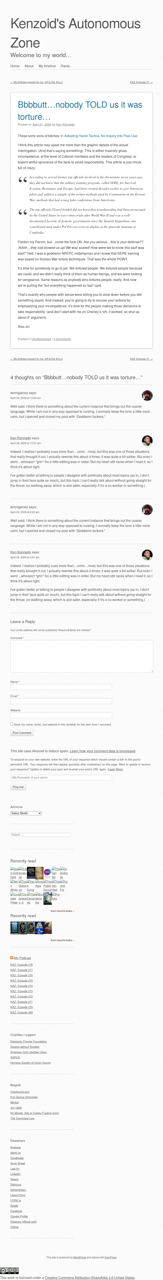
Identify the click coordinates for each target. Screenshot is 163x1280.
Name (15, 682)
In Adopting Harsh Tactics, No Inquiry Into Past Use (99, 135)
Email (14, 696)
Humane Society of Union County (30, 1063)
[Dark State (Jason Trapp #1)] (39, 934)
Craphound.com (20, 1092)
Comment (17, 638)
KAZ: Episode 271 (21, 1002)
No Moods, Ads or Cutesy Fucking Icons (34, 1113)
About (29, 65)
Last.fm (15, 1168)
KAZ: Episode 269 (21, 1012)
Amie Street (17, 1163)
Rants (65, 65)
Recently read (23, 860)
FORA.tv (15, 1200)
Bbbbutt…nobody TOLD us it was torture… (80, 110)
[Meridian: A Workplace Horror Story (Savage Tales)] (14, 934)
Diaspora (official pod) (23, 1222)
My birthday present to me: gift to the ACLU (36, 82)
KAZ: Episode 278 (21, 965)
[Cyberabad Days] (48, 904)
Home (15, 65)
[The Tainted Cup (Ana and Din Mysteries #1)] (31, 933)
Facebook (16, 1211)
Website (15, 710)
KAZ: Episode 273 (21, 991)
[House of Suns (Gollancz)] (31, 878)
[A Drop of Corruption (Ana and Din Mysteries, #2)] (23, 933)
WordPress (79, 1257)
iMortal (14, 1102)
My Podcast (22, 958)
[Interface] (39, 886)
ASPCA (15, 1057)
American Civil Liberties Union (28, 1052)
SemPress (111, 1257)
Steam (14, 1179)
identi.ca (15, 1153)
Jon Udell (16, 1108)
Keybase (15, 1147)
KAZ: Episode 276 (21, 975)
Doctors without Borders (24, 1047)
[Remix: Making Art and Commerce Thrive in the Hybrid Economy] (48, 878)
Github (14, 1227)
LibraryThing (17, 1195)
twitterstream (18, 1190)
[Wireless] (39, 878)
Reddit (14, 1206)
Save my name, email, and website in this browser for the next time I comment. (63, 724)
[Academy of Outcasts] (48, 933)
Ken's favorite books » (62, 910)
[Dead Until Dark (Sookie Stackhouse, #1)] (14, 877)
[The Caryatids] (31, 902)
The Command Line (22, 1118)
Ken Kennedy (20, 437)
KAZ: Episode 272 (21, 996)
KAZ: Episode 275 (21, 980)
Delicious (15, 1184)
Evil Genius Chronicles (24, 1097)
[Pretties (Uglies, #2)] (56, 898)
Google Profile (19, 1216)
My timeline (47, 65)
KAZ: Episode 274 (21, 986)
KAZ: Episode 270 (21, 1007)
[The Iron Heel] (56, 890)
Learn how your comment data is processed (102, 750)
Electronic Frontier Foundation (28, 1041)
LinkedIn (15, 1174)
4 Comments (62, 339)
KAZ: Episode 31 (141, 82)
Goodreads (17, 1158)
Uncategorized (41, 339)
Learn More (115, 769)
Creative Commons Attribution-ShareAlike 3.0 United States (90, 1277)
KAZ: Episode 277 (21, 970)
